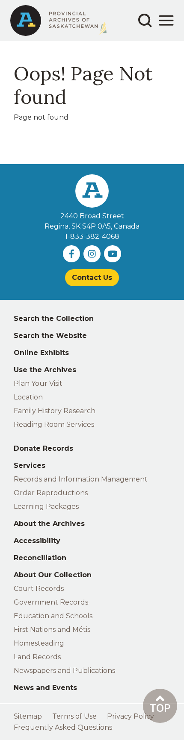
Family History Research (54, 411)
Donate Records (43, 448)
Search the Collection (54, 318)
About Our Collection (53, 575)
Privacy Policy (130, 716)
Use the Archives (45, 370)
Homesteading (39, 643)
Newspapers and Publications (64, 671)
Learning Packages (46, 506)
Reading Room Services (54, 424)
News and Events (45, 688)
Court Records (39, 588)
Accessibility (37, 541)
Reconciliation (40, 558)
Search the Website (50, 336)
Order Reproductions (51, 493)
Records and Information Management (81, 479)
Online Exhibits (41, 353)
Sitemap (28, 716)
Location (28, 397)
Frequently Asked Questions (63, 727)
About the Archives (49, 524)
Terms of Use (74, 716)
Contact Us (92, 277)
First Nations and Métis (52, 629)
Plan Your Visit (38, 383)
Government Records (51, 602)
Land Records (37, 657)
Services (29, 465)
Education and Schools (53, 616)
